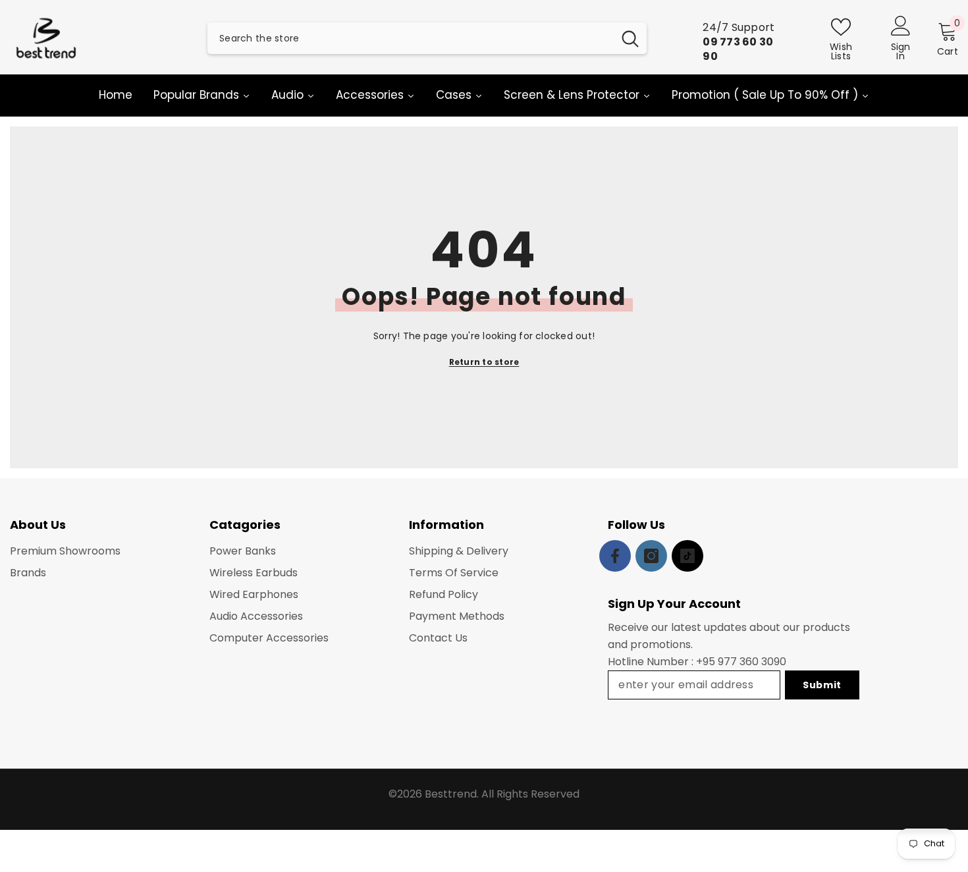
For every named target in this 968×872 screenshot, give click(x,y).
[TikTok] (687, 556)
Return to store (484, 362)
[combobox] (410, 38)
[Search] (427, 38)
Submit (822, 685)
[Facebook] (615, 556)
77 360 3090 (755, 661)
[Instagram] (651, 556)
